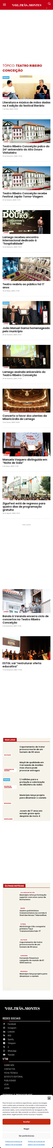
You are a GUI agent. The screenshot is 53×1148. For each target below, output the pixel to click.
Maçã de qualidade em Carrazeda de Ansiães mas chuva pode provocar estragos (32, 766)
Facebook (12, 1024)
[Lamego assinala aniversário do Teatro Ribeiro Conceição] (26, 357)
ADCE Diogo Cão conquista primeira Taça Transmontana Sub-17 (32, 928)
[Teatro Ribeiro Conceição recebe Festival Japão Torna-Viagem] (26, 178)
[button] (49, 1098)
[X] (4, 1047)
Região (22, 908)
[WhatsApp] (4, 1051)
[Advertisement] (26, 33)
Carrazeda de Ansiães (9, 770)
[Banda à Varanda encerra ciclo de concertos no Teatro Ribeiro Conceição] (26, 601)
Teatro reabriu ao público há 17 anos (23, 285)
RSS (9, 1035)
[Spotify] (4, 1039)
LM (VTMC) (6, 280)
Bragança (7, 803)
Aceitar (26, 1122)
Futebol (23, 924)
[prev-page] (4, 989)
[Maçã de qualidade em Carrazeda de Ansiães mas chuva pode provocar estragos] (10, 766)
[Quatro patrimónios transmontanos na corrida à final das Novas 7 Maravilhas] (10, 914)
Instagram (12, 1028)
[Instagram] (4, 1028)
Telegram (12, 1043)
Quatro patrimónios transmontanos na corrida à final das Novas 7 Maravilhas (33, 913)
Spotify (11, 1039)
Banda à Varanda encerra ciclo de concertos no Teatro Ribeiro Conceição (26, 619)
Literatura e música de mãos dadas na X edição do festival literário (26, 104)
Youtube (11, 1054)
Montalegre (8, 819)
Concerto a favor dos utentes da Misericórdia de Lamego (25, 417)
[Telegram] (4, 1043)
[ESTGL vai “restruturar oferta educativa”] (26, 648)
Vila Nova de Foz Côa (27, 892)
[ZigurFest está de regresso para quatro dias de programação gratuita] (26, 488)
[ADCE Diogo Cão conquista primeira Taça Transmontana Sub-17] (10, 930)
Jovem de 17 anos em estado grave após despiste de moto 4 (31, 813)
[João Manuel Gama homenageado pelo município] (26, 313)
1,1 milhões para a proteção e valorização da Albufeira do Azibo (32, 782)
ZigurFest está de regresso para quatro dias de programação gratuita (24, 507)
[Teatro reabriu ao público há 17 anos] (26, 269)
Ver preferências (26, 1136)
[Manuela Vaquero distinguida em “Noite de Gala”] (26, 444)
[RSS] (4, 1035)
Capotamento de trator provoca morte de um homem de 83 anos (32, 749)
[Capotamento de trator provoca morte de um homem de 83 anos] (10, 750)
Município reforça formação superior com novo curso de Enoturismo (33, 897)
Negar (26, 1129)
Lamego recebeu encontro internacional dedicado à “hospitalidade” (21, 240)
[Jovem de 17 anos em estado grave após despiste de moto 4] (10, 814)
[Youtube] (4, 1054)
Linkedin (11, 1031)
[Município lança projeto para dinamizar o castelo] (10, 799)
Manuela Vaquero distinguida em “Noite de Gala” (25, 461)
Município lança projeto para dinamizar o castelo (33, 796)
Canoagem (24, 956)
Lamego (6, 98)
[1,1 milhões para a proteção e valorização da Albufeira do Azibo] (10, 783)
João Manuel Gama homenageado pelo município (26, 329)
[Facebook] (4, 1024)
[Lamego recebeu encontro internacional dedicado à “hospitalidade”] (26, 222)
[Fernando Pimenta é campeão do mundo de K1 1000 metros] (10, 961)
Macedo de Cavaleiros (8, 787)
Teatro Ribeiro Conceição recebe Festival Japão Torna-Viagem (25, 194)
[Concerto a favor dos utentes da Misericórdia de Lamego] (26, 400)
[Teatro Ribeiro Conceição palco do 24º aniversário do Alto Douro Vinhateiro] (26, 131)
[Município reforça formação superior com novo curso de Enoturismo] (10, 898)
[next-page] (9, 989)
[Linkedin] (4, 1031)
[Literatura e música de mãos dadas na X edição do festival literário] (26, 87)
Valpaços (7, 755)
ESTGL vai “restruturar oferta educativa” (22, 664)
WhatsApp (12, 1051)
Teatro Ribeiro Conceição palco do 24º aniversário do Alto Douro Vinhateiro (26, 149)
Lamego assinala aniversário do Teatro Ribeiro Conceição (24, 373)
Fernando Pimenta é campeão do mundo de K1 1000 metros (32, 960)
